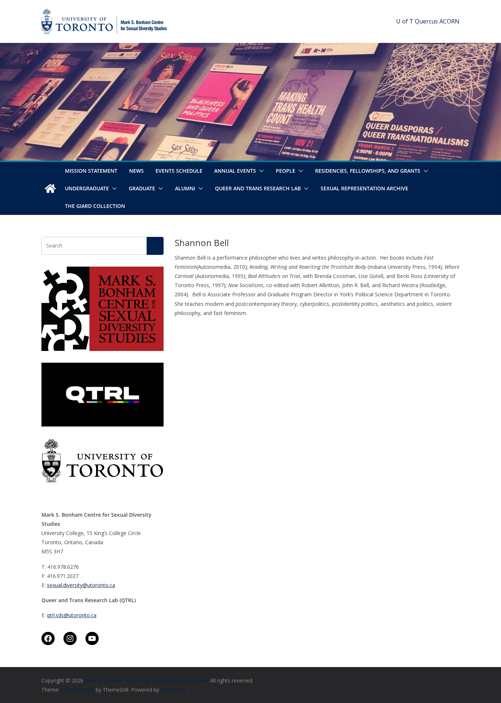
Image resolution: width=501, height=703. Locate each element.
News (136, 170)
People (285, 170)
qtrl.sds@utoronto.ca (71, 615)
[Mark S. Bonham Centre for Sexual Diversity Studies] (50, 188)
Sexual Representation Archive (364, 188)
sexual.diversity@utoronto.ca (81, 585)
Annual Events (235, 170)
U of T (404, 21)
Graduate (142, 188)
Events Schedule (179, 170)
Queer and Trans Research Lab (258, 188)
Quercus (426, 21)
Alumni (185, 188)
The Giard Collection (95, 205)
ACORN (449, 21)
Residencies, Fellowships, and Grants (367, 170)
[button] (260, 171)
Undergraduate (87, 188)
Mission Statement (91, 170)
